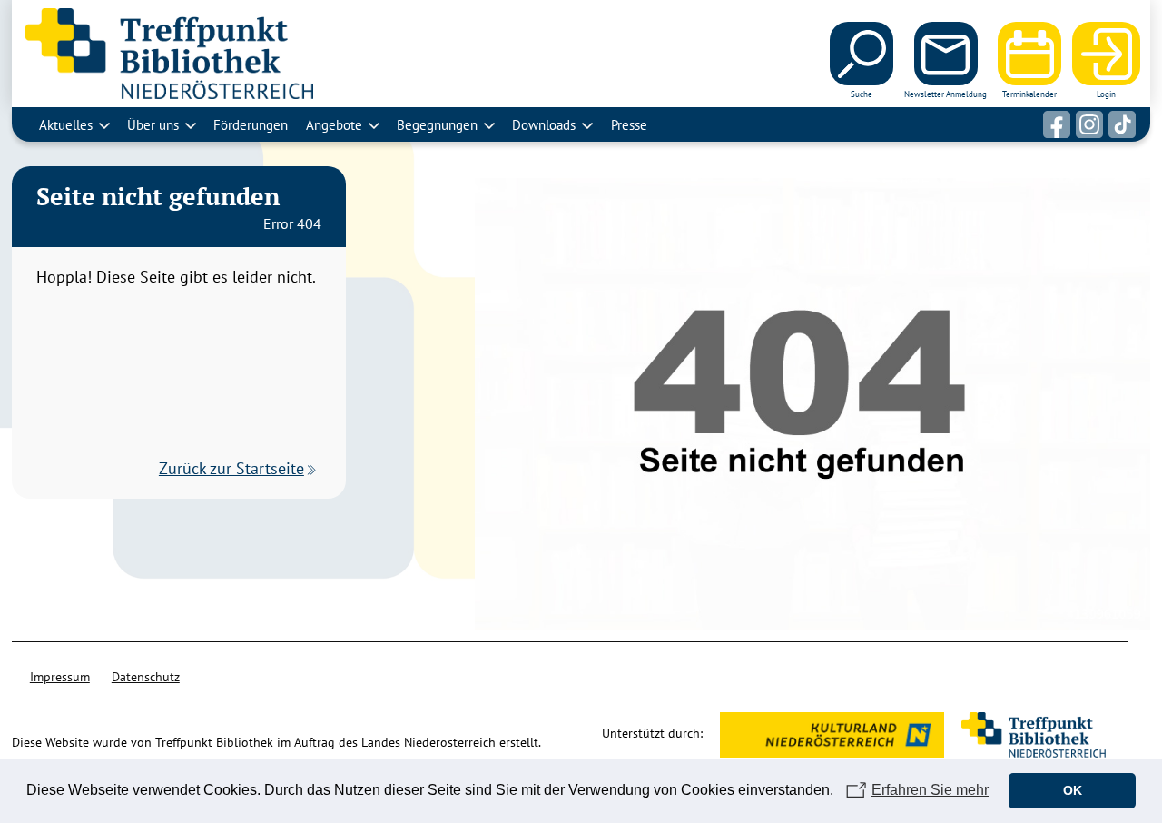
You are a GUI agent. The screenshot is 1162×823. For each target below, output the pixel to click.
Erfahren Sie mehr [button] (930, 790)
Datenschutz (146, 677)
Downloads (544, 124)
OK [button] (1072, 790)
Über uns (153, 124)
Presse (629, 124)
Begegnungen (437, 124)
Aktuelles (66, 124)
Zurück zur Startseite (231, 468)
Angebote (334, 124)
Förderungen (250, 124)
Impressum (60, 677)
